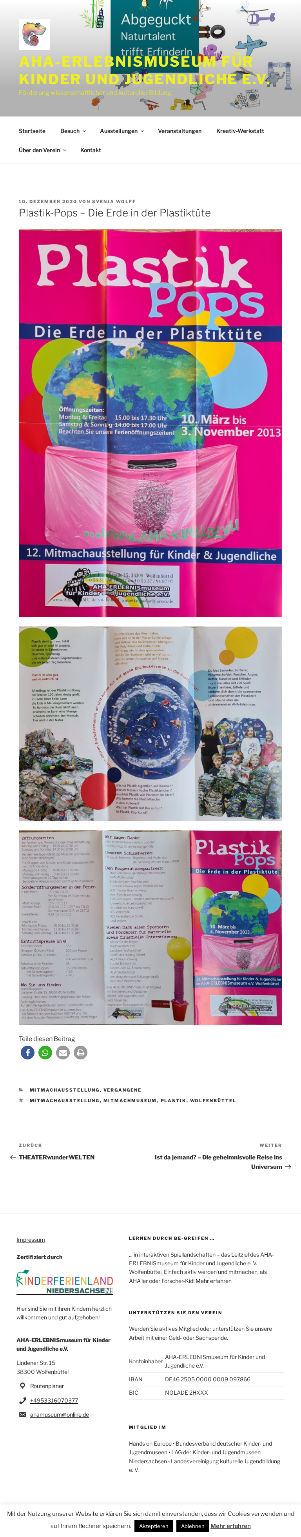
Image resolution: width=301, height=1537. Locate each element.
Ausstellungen (119, 130)
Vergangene (122, 1090)
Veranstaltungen (179, 130)
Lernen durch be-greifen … (172, 1238)
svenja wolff (114, 201)
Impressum (30, 1239)
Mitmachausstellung (65, 1090)
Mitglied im (148, 1427)
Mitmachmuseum (130, 1100)
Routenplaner (47, 1386)
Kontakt (90, 150)
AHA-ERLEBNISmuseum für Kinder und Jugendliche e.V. (145, 70)
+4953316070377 (54, 1400)
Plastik (174, 1100)
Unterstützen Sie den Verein (175, 1312)
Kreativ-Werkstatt (240, 130)
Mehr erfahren (214, 1280)
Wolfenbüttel (213, 1100)
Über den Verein (39, 150)
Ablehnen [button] (193, 1526)
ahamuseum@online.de (59, 1414)
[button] (27, 1052)
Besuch (70, 130)
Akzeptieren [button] (154, 1526)
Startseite (32, 130)
